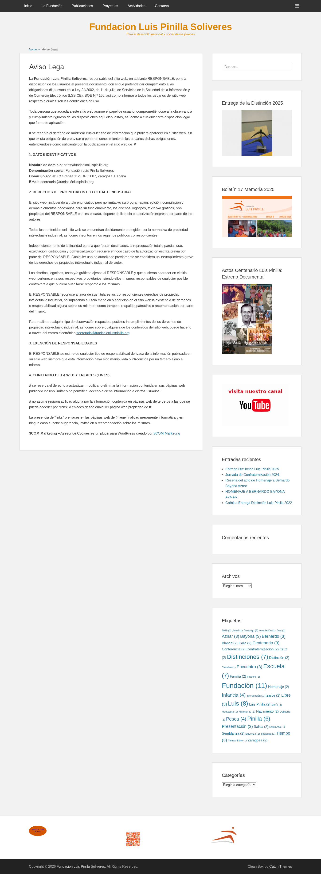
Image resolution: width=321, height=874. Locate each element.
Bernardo (274, 636)
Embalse (229, 667)
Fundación (244, 685)
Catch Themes (280, 866)
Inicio (28, 6)
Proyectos (110, 6)
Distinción (279, 658)
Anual (237, 630)
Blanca (230, 643)
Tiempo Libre (237, 740)
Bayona (250, 636)
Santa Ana (277, 726)
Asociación (267, 630)
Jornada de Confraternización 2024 (252, 475)
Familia (238, 676)
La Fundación (52, 6)
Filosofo (253, 676)
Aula (281, 630)
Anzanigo (251, 630)
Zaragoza (257, 740)
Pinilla (258, 718)
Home (34, 49)
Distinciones (247, 656)
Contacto (162, 6)
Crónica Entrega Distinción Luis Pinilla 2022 (258, 503)
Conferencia (234, 649)
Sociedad (268, 733)
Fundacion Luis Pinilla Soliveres (160, 27)
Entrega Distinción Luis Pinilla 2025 (252, 469)
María (276, 704)
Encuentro (249, 666)
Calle (245, 643)
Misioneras (247, 711)
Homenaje (278, 687)
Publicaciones (82, 6)
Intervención (256, 695)
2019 (226, 630)
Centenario (265, 643)
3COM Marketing (166, 433)
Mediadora (230, 711)
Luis (238, 703)
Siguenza (252, 733)
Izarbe (273, 695)
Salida (261, 727)
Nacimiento (267, 711)
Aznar (230, 636)
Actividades (136, 6)
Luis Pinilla (259, 704)
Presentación (237, 726)
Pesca (236, 718)
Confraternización (263, 649)
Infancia (234, 695)
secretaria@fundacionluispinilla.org (102, 333)
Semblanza (233, 733)
